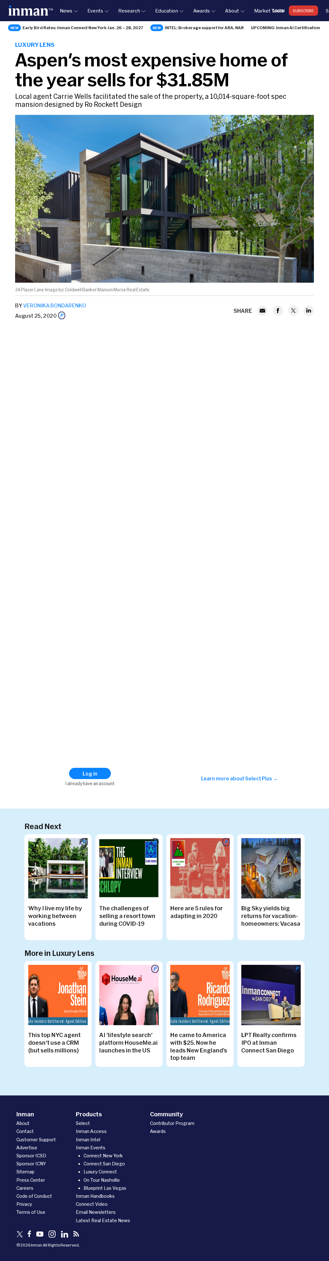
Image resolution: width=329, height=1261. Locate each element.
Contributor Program (172, 1123)
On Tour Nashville (102, 1180)
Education (166, 10)
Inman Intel (88, 1139)
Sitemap (25, 1171)
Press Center (30, 1180)
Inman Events (90, 1147)
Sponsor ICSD (31, 1155)
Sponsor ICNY (31, 1163)
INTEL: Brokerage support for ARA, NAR (204, 27)
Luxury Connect (100, 1171)
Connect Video (92, 1204)
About (232, 10)
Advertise (26, 1147)
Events (95, 10)
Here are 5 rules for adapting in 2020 (196, 912)
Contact (25, 1131)
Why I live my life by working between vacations (55, 916)
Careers (24, 1188)
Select (83, 1123)
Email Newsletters (96, 1212)
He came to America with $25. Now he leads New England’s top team (198, 1046)
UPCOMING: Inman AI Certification (285, 27)
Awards (201, 10)
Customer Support (36, 1139)
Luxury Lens (35, 44)
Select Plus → (261, 778)
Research (129, 10)
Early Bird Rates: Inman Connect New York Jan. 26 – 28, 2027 (82, 27)
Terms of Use (30, 1212)
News (66, 10)
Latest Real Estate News (103, 1220)
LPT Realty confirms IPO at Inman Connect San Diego (269, 1042)
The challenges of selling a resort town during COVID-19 (127, 916)
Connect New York (103, 1155)
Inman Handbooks (95, 1196)
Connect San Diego (104, 1163)
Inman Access (91, 1131)
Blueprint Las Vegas (105, 1188)
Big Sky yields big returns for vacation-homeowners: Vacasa (270, 916)
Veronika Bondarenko (54, 305)
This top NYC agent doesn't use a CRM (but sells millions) (54, 1042)
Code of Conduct (34, 1196)
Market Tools (269, 10)
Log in (279, 10)
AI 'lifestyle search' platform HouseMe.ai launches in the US (128, 1042)
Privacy (24, 1204)
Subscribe (303, 10)
